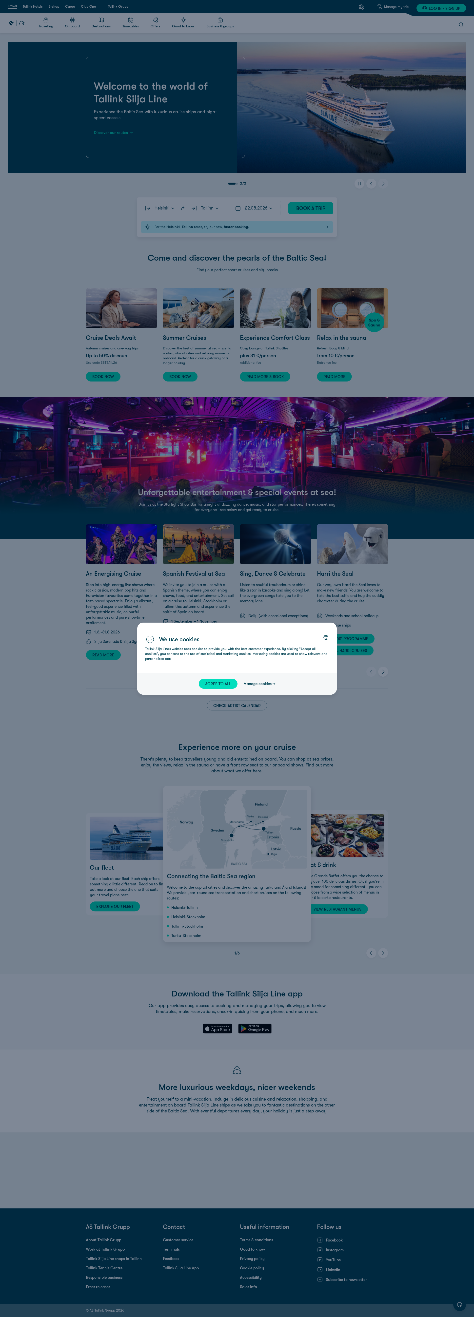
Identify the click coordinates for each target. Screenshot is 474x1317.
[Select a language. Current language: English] (326, 637)
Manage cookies (257, 684)
